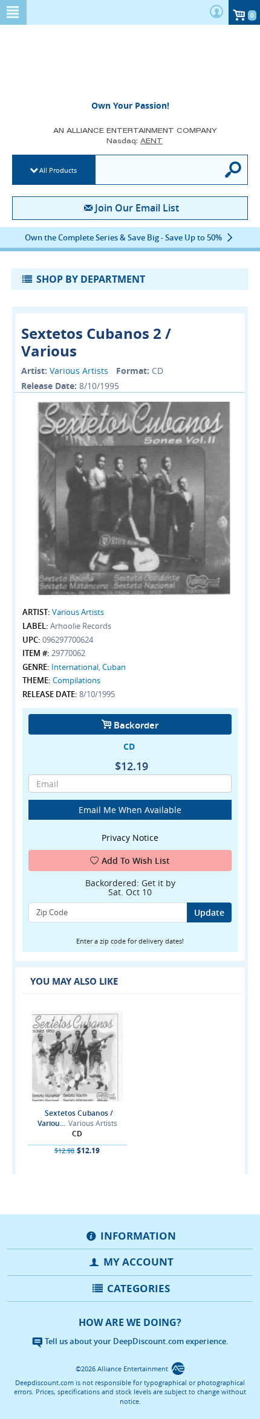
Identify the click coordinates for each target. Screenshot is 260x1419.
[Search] (233, 170)
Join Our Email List (136, 207)
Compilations (76, 680)
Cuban (114, 666)
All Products (58, 170)
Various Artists (79, 370)
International (75, 666)
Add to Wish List (136, 860)
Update (209, 912)
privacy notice (130, 837)
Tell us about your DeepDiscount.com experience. (136, 1341)
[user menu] (216, 12)
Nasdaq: (134, 140)
